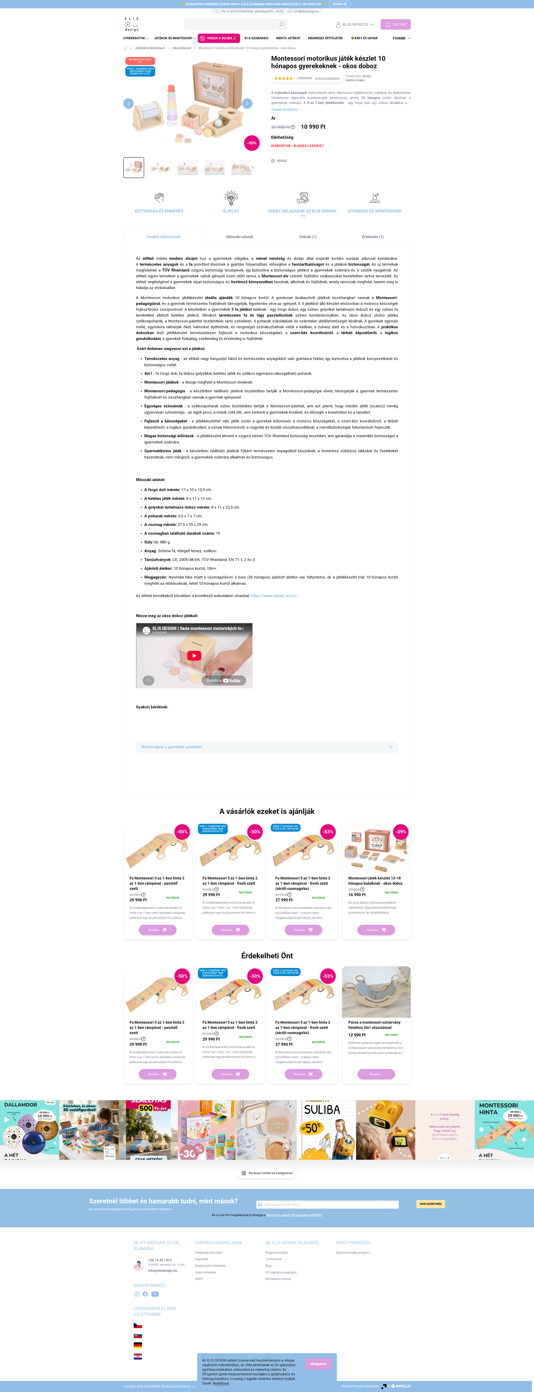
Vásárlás (339, 4)
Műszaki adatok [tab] (239, 237)
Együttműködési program (353, 1252)
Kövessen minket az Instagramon (271, 1173)
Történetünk (274, 1259)
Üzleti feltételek (205, 1272)
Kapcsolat (201, 1259)
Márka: (355, 80)
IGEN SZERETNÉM (431, 1203)
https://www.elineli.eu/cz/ (274, 596)
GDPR (199, 1279)
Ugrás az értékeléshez (327, 78)
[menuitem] (136, 38)
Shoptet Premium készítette (360, 1386)
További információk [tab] (163, 237)
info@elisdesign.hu (162, 1270)
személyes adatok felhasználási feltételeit (294, 1215)
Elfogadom (318, 1364)
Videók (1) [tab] (307, 237)
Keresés (281, 24)
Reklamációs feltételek (210, 1265)
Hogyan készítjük (277, 1252)
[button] (158, 906)
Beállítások (221, 1383)
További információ (284, 109)
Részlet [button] (374, 1074)
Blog (268, 1265)
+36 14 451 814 (159, 1260)
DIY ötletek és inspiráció (281, 1272)
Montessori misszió (278, 1279)
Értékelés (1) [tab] (373, 237)
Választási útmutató (208, 1252)
